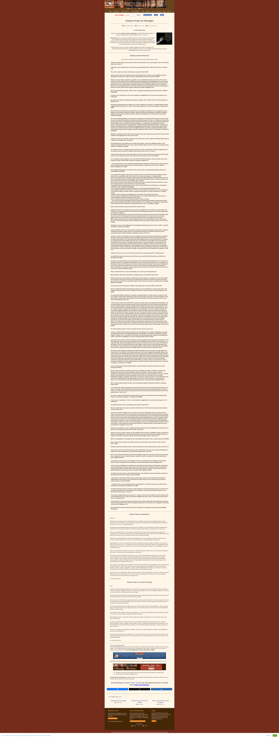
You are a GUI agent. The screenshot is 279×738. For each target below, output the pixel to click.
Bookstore (158, 11)
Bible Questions (135, 11)
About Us (142, 732)
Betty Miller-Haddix (129, 25)
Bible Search (147, 15)
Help (162, 15)
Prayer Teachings (152, 25)
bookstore (164, 661)
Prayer (153, 11)
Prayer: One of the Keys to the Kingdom (160, 701)
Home (110, 11)
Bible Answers (117, 732)
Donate (164, 11)
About (168, 11)
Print (156, 15)
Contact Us (147, 732)
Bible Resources (125, 11)
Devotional (148, 11)
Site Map (166, 732)
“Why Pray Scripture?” (143, 34)
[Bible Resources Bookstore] (139, 667)
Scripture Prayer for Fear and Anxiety (139, 701)
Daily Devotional (136, 732)
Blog (143, 11)
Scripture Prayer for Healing (118, 700)
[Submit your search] (135, 15)
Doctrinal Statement (154, 732)
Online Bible (116, 11)
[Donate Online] (139, 655)
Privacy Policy (161, 732)
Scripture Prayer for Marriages (134, 683)
